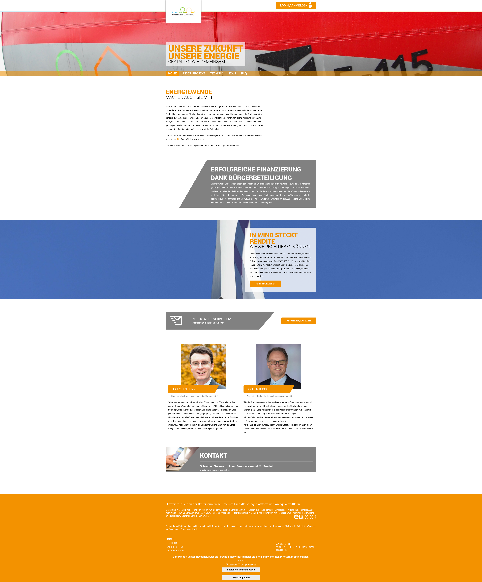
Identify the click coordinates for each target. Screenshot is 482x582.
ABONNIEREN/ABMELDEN (299, 320)
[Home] (183, 11)
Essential (233, 564)
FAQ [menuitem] (244, 73)
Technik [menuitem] (216, 73)
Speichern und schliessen (241, 569)
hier (178, 139)
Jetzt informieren (265, 283)
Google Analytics (248, 564)
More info (241, 561)
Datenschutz (176, 551)
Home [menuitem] (172, 73)
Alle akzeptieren (241, 577)
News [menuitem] (232, 73)
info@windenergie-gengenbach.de (215, 470)
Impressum (174, 547)
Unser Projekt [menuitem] (193, 73)
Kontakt (172, 543)
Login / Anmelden (294, 5)
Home (170, 539)
